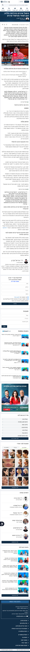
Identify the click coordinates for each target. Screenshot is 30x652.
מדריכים (21, 10)
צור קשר (18, 649)
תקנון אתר (16, 297)
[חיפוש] (2, 5)
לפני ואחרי (15, 10)
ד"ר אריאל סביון (21, 18)
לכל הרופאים (15, 542)
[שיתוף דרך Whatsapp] (5, 24)
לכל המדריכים (15, 438)
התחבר (21, 1)
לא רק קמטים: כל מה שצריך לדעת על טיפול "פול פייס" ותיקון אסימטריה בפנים (9, 574)
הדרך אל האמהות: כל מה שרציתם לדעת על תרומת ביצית (9, 589)
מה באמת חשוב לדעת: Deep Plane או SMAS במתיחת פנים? (9, 566)
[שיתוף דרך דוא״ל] (3, 24)
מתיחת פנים (25, 427)
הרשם (26, 1)
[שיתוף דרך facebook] (7, 24)
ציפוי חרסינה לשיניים (23, 435)
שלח (4, 326)
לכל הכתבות (15, 595)
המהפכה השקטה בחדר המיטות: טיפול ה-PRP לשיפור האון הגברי (9, 581)
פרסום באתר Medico (15, 601)
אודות (28, 649)
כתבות (3, 10)
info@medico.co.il (21, 616)
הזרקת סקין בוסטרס (23, 422)
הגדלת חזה (25, 419)
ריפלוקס (5, 227)
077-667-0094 (15, 281)
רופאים (9, 10)
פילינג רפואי (25, 424)
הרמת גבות (25, 433)
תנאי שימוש (23, 649)
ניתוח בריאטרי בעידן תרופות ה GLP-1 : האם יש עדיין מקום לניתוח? (10, 552)
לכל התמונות (15, 487)
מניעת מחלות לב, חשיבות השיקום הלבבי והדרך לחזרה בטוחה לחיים (10, 559)
